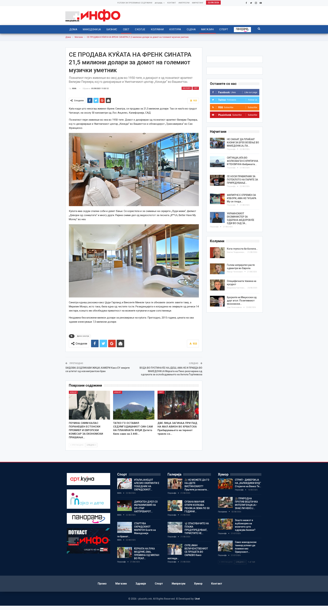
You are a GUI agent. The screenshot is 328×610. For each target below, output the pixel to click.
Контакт (171, 3)
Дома (73, 29)
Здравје (140, 583)
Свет (126, 29)
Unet (197, 598)
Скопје (140, 29)
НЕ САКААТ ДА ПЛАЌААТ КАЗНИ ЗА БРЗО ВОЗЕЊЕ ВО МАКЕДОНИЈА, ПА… (243, 142)
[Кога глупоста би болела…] (217, 252)
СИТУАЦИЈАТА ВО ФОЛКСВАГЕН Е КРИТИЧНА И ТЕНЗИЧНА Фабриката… (242, 161)
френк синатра (83, 336)
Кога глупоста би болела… (242, 248)
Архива (158, 3)
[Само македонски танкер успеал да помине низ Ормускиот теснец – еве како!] (225, 546)
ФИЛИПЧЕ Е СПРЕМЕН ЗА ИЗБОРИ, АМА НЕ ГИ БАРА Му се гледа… (241, 198)
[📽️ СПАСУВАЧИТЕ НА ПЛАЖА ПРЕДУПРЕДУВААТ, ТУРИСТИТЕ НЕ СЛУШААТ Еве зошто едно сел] (175, 527)
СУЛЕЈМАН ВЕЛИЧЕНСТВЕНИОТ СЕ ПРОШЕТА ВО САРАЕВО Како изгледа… (188, 552)
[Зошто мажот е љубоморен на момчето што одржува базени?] (225, 524)
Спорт (223, 29)
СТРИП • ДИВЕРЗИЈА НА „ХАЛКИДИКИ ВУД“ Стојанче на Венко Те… (248, 483)
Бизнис (112, 29)
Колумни (157, 29)
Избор (73, 392)
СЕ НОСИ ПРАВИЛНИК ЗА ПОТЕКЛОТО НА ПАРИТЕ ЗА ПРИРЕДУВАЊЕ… (242, 179)
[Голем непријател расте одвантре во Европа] (217, 268)
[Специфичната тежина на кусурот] (217, 285)
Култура (175, 29)
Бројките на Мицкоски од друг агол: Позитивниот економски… (242, 300)
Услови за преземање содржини (134, 3)
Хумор (198, 583)
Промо (102, 583)
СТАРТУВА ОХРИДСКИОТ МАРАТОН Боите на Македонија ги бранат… (136, 530)
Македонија (92, 29)
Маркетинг (197, 3)
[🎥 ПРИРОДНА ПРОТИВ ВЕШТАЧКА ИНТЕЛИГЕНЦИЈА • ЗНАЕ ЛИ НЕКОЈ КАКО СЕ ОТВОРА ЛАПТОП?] (225, 502)
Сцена (191, 29)
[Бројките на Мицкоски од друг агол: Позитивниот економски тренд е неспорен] (217, 301)
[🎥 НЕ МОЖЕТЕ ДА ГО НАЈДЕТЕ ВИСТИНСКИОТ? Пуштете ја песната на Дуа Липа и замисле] (175, 483)
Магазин (207, 29)
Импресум (184, 3)
